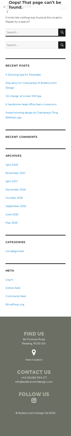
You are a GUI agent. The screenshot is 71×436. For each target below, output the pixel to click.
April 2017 (12, 181)
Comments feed (16, 296)
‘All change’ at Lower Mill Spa (23, 96)
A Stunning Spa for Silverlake (23, 74)
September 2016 (16, 206)
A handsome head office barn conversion (31, 104)
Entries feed (13, 288)
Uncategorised (15, 251)
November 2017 (16, 173)
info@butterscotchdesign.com (34, 381)
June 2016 (12, 214)
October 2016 (14, 197)
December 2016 (16, 189)
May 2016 (12, 222)
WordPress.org (15, 304)
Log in (9, 279)
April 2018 (12, 164)
